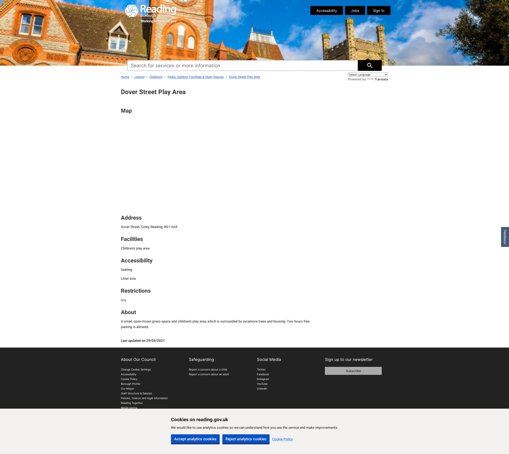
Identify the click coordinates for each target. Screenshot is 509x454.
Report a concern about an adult (209, 374)
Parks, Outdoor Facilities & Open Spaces (196, 77)
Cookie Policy (282, 439)
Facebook (263, 374)
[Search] (370, 65)
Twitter (261, 369)
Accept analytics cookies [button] (195, 439)
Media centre (129, 407)
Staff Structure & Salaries (136, 393)
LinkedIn (262, 388)
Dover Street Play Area (244, 77)
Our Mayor (127, 388)
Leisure (139, 77)
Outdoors (156, 77)
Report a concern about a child (208, 369)
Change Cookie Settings (136, 369)
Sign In (379, 11)
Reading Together (132, 402)
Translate (381, 79)
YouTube (262, 383)
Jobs (355, 11)
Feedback (505, 237)
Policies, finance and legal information (144, 398)
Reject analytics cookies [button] (245, 439)
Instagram (263, 379)
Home (125, 77)
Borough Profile (130, 383)
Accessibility (326, 11)
